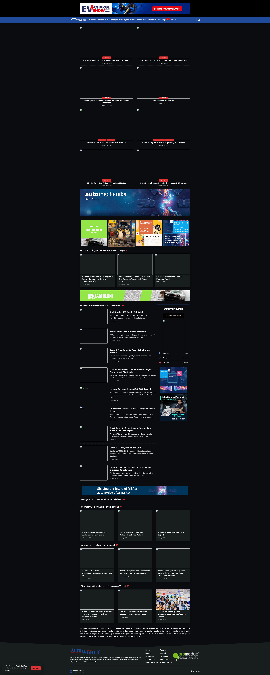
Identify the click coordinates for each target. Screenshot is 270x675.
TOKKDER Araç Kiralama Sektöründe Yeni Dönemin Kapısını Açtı (163, 60)
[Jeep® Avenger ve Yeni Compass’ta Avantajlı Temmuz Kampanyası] (135, 558)
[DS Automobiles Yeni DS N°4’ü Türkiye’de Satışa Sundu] (94, 414)
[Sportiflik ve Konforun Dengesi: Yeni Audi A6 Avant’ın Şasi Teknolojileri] (94, 434)
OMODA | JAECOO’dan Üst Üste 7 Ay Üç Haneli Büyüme (106, 183)
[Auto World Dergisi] (78, 19)
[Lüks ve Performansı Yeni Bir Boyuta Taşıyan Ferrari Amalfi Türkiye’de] (94, 375)
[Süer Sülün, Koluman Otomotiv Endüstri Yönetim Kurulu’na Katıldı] (106, 42)
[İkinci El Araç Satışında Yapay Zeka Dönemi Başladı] (94, 355)
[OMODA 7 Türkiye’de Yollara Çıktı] (94, 453)
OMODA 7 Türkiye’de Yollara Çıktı (125, 447)
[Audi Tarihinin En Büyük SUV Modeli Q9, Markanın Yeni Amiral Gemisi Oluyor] (135, 264)
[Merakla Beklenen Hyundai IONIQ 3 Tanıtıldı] (94, 394)
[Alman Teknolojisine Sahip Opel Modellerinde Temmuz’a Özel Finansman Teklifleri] (173, 558)
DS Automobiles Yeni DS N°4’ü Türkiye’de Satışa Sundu (132, 409)
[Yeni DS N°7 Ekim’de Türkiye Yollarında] (94, 336)
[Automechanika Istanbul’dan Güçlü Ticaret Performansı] (97, 520)
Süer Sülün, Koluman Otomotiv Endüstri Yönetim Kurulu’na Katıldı (106, 60)
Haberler (107, 57)
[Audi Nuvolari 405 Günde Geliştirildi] (94, 316)
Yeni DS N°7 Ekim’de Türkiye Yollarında (128, 331)
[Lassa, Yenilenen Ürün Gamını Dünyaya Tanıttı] (172, 264)
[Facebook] (173, 353)
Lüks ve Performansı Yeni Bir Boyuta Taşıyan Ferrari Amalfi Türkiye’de (130, 370)
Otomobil (111, 140)
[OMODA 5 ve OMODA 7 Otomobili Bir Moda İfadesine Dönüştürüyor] (94, 473)
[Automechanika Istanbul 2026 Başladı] (173, 520)
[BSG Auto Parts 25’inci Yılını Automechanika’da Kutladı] (135, 520)
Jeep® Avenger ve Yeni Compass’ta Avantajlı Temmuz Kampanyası (135, 572)
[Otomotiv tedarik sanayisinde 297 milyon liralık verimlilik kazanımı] (163, 165)
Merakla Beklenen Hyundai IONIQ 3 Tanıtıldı (130, 389)
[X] (193, 671)
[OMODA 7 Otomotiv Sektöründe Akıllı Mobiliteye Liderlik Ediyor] (135, 599)
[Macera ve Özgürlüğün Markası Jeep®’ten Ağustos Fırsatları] (163, 125)
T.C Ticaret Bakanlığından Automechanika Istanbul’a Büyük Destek (172, 614)
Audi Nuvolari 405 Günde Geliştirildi (126, 312)
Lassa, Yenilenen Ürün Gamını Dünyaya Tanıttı (169, 278)
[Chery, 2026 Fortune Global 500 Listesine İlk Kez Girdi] (106, 125)
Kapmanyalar (167, 140)
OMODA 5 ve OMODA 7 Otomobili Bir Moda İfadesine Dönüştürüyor (130, 468)
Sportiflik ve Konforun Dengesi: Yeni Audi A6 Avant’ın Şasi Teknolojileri (130, 429)
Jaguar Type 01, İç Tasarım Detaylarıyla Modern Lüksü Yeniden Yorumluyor (107, 102)
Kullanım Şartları (11, 668)
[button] (36, 668)
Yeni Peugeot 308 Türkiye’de (163, 101)
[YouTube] (196, 671)
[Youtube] (173, 363)
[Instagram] (173, 358)
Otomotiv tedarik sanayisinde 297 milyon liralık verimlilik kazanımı (163, 183)
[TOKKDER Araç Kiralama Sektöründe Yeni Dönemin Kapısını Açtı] (163, 42)
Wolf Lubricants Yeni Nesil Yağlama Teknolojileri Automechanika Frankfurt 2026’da (97, 279)
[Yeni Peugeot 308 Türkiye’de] (163, 83)
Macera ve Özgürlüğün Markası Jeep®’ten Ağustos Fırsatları (163, 143)
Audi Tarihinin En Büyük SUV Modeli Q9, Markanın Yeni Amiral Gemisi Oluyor (134, 279)
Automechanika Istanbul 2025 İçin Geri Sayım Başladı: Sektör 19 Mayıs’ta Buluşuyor (97, 614)
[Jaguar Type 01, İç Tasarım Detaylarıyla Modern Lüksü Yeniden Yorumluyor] (106, 83)
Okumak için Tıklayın (173, 316)
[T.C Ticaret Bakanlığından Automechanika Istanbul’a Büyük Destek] (173, 599)
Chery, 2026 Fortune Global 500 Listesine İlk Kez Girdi (106, 143)
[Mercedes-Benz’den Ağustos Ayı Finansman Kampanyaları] (97, 558)
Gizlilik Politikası (21, 666)
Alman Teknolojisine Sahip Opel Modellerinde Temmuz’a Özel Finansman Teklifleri (171, 573)
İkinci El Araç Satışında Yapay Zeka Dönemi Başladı (130, 351)
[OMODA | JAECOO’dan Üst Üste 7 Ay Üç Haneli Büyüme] (106, 165)
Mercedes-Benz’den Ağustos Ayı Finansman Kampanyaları (97, 573)
